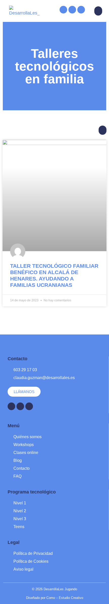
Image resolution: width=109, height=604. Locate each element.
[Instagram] (72, 10)
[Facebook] (63, 10)
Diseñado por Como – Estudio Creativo (54, 598)
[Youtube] (81, 10)
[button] (98, 11)
